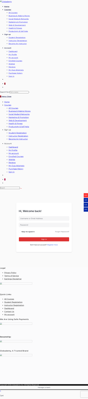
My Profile (13, 150)
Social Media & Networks (19, 114)
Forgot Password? (62, 232)
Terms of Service (11, 276)
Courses (7, 105)
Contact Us (9, 312)
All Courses (13, 108)
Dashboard (13, 147)
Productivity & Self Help (19, 127)
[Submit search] (21, 188)
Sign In (11, 172)
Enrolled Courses (16, 156)
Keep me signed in (28, 232)
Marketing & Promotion (19, 117)
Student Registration (18, 133)
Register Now (52, 245)
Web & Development (18, 121)
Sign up (7, 130)
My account (14, 153)
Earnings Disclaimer (13, 279)
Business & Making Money (20, 111)
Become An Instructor (18, 139)
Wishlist (12, 160)
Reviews (12, 163)
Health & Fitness (15, 124)
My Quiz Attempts (16, 166)
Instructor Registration (18, 136)
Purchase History (16, 169)
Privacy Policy (10, 273)
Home (7, 102)
